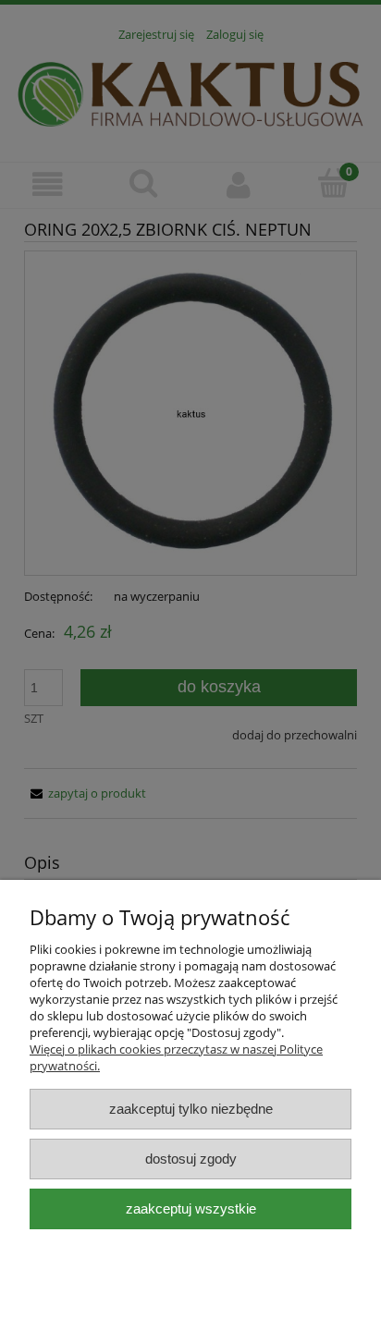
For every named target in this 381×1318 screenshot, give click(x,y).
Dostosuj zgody (191, 1158)
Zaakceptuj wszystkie (191, 1208)
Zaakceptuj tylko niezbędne (191, 1109)
